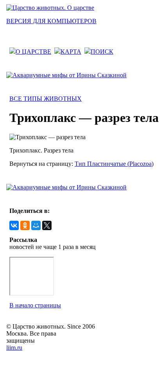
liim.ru (14, 347)
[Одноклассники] (25, 225)
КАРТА (71, 51)
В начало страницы (35, 305)
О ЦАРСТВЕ (33, 51)
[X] (47, 225)
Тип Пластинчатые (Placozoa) (114, 163)
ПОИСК (102, 51)
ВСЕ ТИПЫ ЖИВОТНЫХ (45, 98)
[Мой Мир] (36, 225)
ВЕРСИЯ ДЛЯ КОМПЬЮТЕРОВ (51, 21)
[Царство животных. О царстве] (50, 7)
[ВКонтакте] (14, 225)
